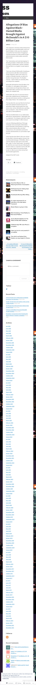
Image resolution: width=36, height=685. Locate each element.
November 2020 (10, 486)
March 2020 (9, 505)
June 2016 (8, 611)
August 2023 (9, 408)
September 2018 (10, 547)
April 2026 (8, 333)
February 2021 (9, 479)
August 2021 (9, 465)
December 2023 (10, 399)
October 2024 (9, 375)
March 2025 (9, 364)
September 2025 (10, 350)
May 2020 (8, 500)
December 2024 (10, 371)
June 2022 (8, 441)
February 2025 (9, 366)
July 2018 (8, 552)
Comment (24, 278)
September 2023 (10, 406)
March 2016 (9, 618)
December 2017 (10, 569)
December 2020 (10, 484)
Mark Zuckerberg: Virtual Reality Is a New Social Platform (20, 213)
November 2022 (10, 430)
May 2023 (8, 415)
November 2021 (10, 458)
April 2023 (8, 418)
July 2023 (8, 411)
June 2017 (8, 583)
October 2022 (9, 432)
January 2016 (9, 623)
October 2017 (9, 573)
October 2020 (9, 489)
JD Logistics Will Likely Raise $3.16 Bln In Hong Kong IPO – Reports (12, 245)
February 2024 (9, 394)
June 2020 (8, 498)
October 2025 (9, 347)
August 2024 (9, 380)
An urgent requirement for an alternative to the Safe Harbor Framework (18, 202)
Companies (16, 172)
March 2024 (9, 392)
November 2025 (10, 345)
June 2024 (8, 385)
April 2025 (8, 361)
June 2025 (8, 357)
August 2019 (9, 521)
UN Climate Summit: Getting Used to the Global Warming (20, 189)
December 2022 (10, 427)
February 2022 (9, 451)
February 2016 (9, 620)
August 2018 (9, 550)
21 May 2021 (14, 44)
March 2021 (9, 477)
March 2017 (9, 590)
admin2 (8, 44)
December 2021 (10, 456)
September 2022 (10, 434)
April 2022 (8, 446)
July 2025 (8, 354)
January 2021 (9, 481)
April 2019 (8, 531)
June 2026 (8, 328)
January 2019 (9, 538)
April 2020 (8, 503)
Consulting (22, 172)
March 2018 (9, 562)
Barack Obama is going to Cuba (19, 207)
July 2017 (8, 580)
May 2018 (8, 557)
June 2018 (8, 554)
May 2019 (8, 529)
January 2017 (9, 594)
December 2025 (10, 342)
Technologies (15, 173)
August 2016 (9, 606)
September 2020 (10, 491)
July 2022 (8, 439)
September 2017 (10, 576)
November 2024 (10, 373)
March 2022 (9, 448)
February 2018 (9, 564)
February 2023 (9, 423)
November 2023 (10, 401)
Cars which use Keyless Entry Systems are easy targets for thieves (20, 237)
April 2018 (8, 559)
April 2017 (8, 587)
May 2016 (8, 613)
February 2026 (9, 338)
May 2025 (8, 359)
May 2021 (8, 472)
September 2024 (10, 378)
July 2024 (8, 383)
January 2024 (9, 397)
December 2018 (10, 540)
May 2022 (8, 444)
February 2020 (9, 507)
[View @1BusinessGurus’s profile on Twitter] (6, 289)
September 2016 (10, 604)
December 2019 (10, 512)
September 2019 (10, 519)
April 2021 (8, 474)
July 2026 (8, 326)
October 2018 (9, 545)
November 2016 (10, 599)
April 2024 (8, 390)
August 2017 (9, 578)
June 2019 (8, 526)
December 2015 (10, 625)
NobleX (13, 660)
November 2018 (10, 543)
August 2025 (9, 352)
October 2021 (9, 460)
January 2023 (9, 425)
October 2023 (9, 404)
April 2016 (8, 616)
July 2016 (8, 609)
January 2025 (9, 368)
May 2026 (8, 331)
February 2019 (9, 536)
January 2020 (9, 510)
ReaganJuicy (14, 656)
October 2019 (9, 517)
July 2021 (8, 467)
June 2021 (8, 470)
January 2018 (9, 566)
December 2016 (10, 597)
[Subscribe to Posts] (7, 638)
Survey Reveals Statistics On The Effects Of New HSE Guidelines (19, 219)
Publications (9, 173)
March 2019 (9, 533)
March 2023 (9, 420)
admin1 (13, 651)
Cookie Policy (5, 678)
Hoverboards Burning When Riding (20, 194)
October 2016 (9, 602)
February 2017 (9, 592)
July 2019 (8, 524)
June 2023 (8, 413)
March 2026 (9, 335)
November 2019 (10, 514)
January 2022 (9, 453)
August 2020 (9, 493)
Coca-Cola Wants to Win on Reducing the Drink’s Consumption (20, 183)
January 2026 (9, 340)
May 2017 (8, 585)
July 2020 (8, 496)
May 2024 (8, 387)
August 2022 (9, 437)
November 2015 (10, 627)
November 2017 (10, 571)
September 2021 (10, 463)
